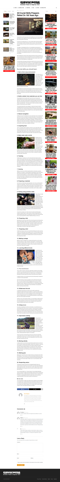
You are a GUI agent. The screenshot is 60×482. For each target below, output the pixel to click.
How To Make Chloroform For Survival (12, 34)
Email (18, 458)
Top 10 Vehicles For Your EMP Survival (12, 28)
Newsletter (43, 7)
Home (18, 10)
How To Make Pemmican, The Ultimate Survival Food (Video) (12, 15)
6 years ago (26, 412)
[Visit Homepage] (30, 3)
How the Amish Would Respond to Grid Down (12, 22)
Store (38, 7)
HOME (16, 7)
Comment (19, 442)
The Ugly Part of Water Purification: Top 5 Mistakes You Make (12, 41)
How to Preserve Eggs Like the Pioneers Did (12, 49)
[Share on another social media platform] (42, 389)
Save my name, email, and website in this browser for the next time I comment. (30, 462)
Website (32, 458)
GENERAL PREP (21, 7)
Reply (21, 426)
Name (18, 453)
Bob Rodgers (26, 393)
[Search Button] (56, 8)
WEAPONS (28, 7)
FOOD (33, 7)
